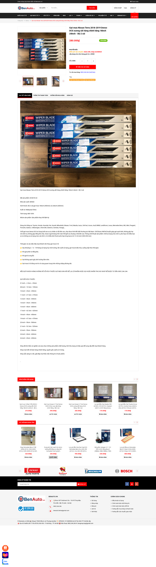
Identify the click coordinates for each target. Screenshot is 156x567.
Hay (111, 15)
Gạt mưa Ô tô (34, 15)
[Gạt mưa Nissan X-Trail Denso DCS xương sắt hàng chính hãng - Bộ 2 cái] (78, 393)
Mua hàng (29, 414)
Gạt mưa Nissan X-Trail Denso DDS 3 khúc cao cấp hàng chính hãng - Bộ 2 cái (53, 406)
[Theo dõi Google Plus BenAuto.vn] (136, 484)
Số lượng (72, 61)
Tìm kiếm (92, 8)
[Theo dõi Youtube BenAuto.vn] (132, 484)
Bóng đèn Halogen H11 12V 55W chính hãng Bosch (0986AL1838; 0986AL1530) (103, 449)
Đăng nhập (118, 8)
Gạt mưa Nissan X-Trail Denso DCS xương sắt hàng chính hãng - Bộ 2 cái (78, 406)
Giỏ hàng (94, 500)
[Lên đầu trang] (147, 563)
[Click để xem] (42, 50)
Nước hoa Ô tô (22, 15)
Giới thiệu (94, 511)
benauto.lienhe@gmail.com (61, 510)
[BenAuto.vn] (31, 499)
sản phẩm (134, 17)
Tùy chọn (54, 414)
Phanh (78, 15)
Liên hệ (94, 509)
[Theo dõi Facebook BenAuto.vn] (127, 484)
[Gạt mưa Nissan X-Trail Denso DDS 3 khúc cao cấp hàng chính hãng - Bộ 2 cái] (53, 393)
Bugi (64, 15)
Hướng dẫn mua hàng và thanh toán (122, 509)
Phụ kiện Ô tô (102, 15)
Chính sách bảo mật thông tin (120, 503)
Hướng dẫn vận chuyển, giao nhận (122, 511)
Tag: (70, 77)
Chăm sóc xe (90, 15)
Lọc (70, 15)
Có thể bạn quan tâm (26, 422)
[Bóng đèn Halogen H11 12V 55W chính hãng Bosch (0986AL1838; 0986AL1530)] (103, 436)
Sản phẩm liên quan (26, 379)
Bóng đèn (56, 15)
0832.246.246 (57, 506)
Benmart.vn (121, 15)
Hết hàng (54, 457)
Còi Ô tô (46, 15)
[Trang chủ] (26, 8)
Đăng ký (133, 8)
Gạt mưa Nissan (90, 80)
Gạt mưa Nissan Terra (76, 80)
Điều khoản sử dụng (118, 500)
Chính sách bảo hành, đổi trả (120, 506)
